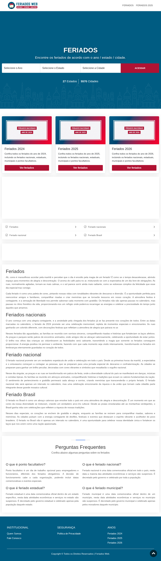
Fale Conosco (14, 538)
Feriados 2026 (122, 149)
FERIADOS (127, 5)
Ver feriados (27, 167)
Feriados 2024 (15, 149)
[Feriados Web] (22, 5)
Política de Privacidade (69, 533)
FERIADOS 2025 (144, 5)
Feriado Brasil (95, 235)
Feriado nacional (17, 235)
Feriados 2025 (68, 149)
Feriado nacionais (97, 227)
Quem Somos (14, 533)
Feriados (13, 227)
